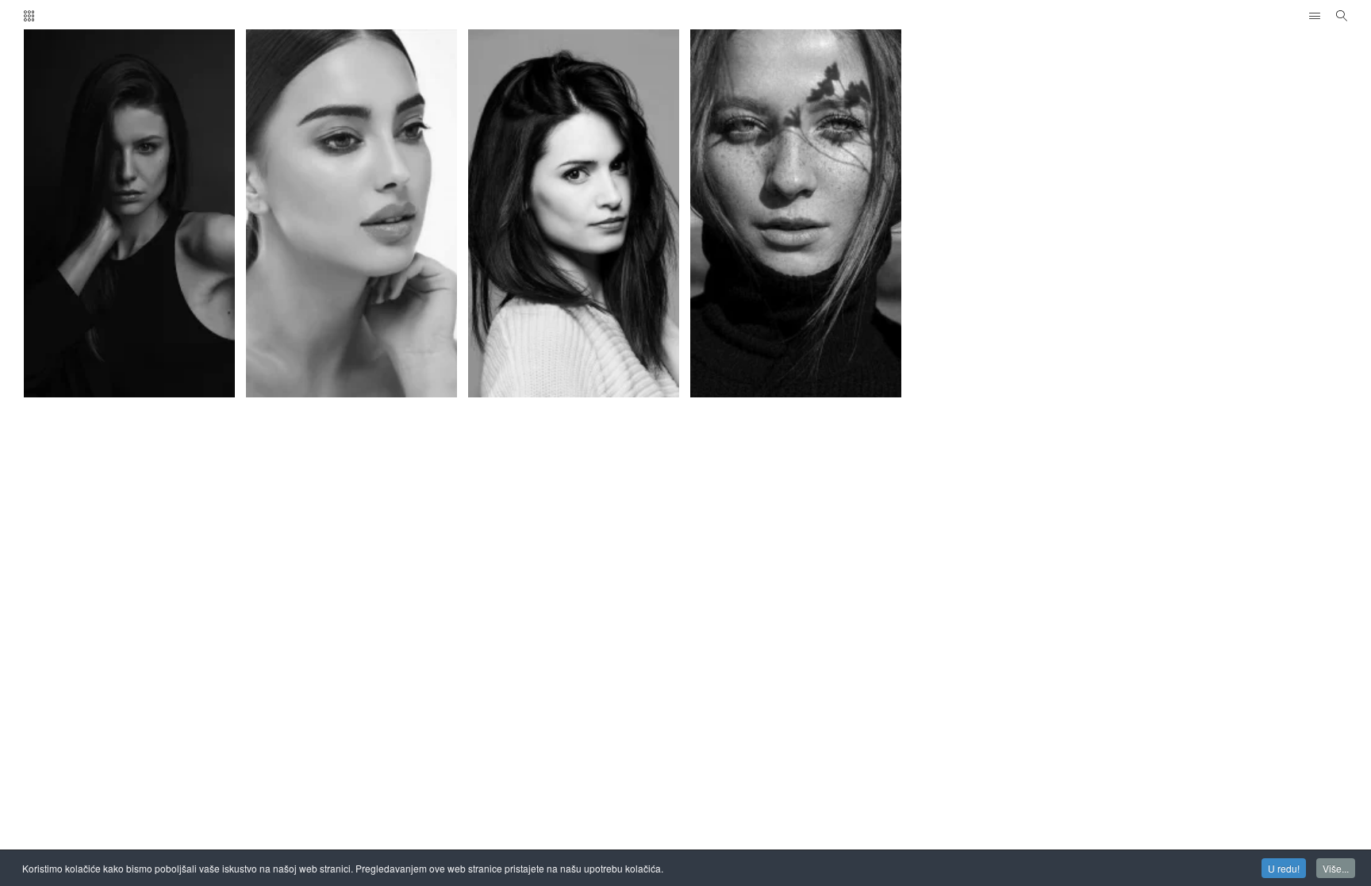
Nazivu (244, 91)
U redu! (1284, 868)
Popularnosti (176, 91)
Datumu (107, 91)
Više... (1336, 868)
